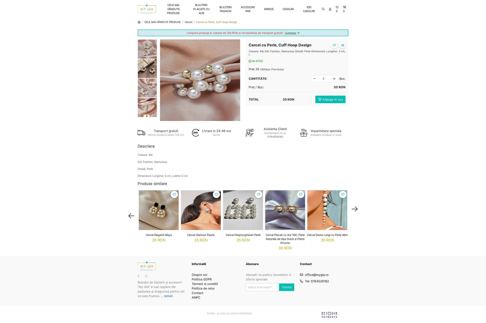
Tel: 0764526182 (317, 281)
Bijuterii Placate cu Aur (201, 9)
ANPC (196, 297)
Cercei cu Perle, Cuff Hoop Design (216, 21)
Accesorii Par (248, 9)
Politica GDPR (202, 279)
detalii (168, 296)
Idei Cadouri (309, 9)
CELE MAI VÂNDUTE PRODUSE (173, 9)
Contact (197, 293)
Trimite (287, 287)
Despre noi (199, 275)
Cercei (188, 21)
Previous (131, 212)
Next (355, 212)
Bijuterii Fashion (225, 9)
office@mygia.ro (317, 275)
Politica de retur (203, 288)
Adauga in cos (332, 99)
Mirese (269, 9)
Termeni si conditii (205, 284)
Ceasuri (288, 9)
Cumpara (290, 32)
